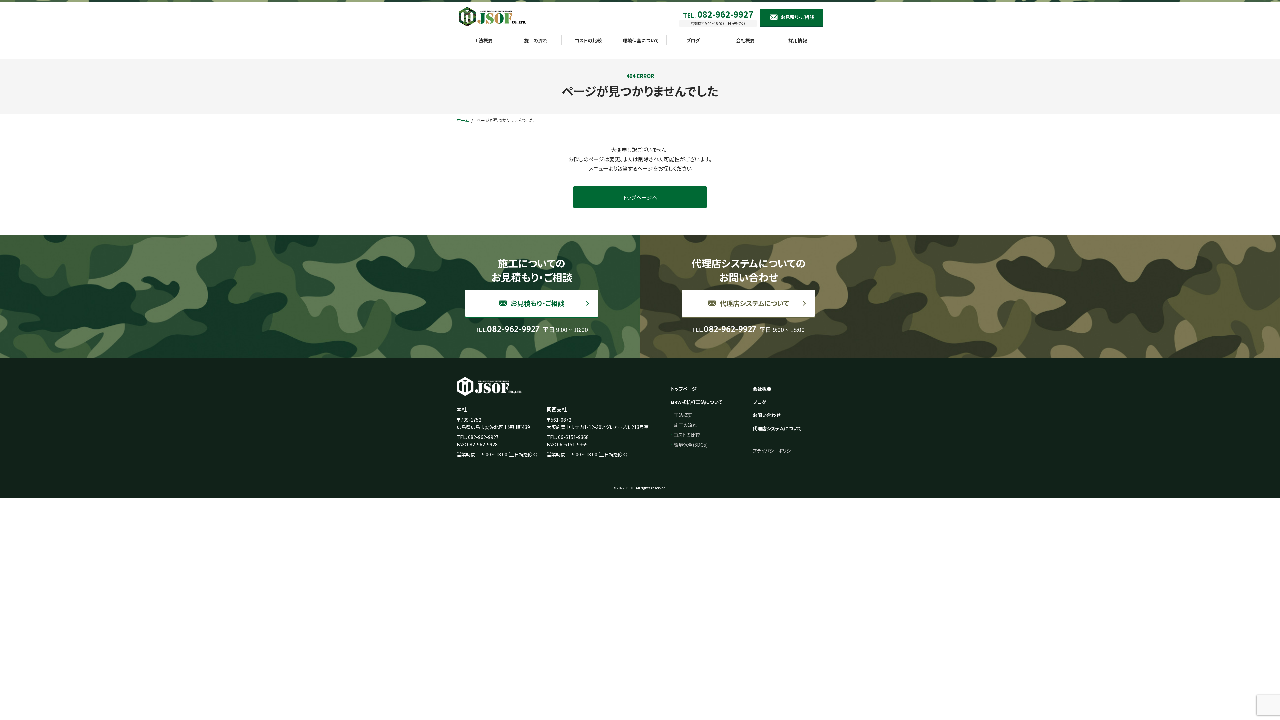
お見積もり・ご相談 (536, 303)
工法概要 (683, 415)
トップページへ (640, 197)
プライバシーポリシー (774, 450)
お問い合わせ (766, 415)
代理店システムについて (753, 303)
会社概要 (762, 388)
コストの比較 (687, 434)
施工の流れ (685, 425)
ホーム (463, 120)
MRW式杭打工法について (696, 402)
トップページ (684, 388)
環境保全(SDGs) (691, 444)
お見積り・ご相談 (797, 17)
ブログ (759, 402)
